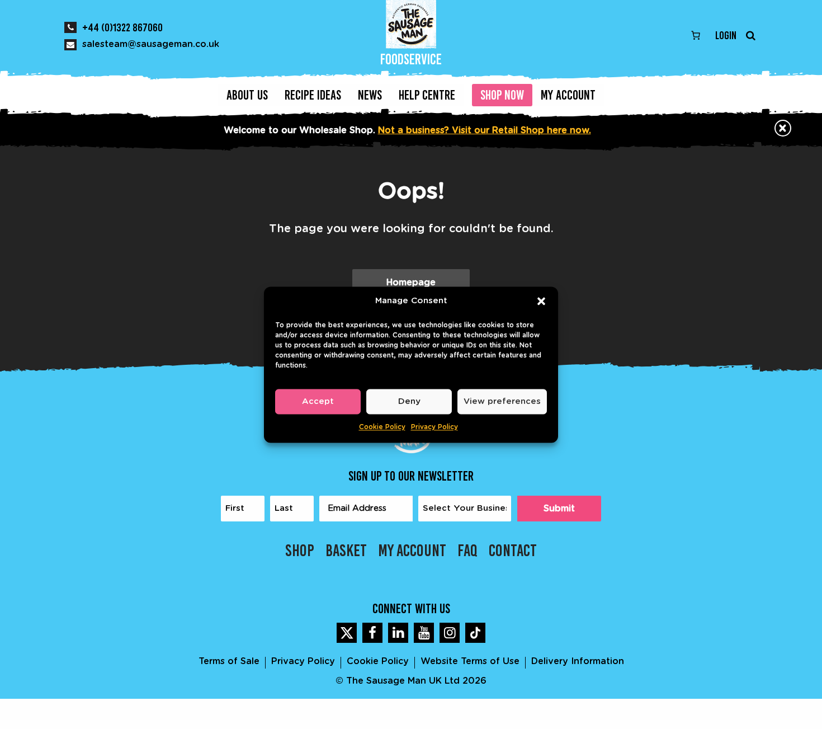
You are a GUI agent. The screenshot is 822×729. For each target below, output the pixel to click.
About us (247, 95)
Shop (299, 550)
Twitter (347, 633)
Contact (513, 550)
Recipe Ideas (313, 95)
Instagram (450, 633)
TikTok (475, 633)
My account (568, 95)
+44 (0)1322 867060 (122, 27)
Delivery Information (577, 661)
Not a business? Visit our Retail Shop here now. (484, 130)
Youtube (424, 633)
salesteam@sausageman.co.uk (150, 44)
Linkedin (398, 633)
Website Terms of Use (470, 661)
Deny (409, 401)
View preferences (502, 401)
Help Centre (427, 95)
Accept (318, 401)
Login (725, 35)
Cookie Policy (382, 427)
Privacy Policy (434, 427)
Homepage (411, 282)
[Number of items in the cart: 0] (695, 35)
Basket (346, 550)
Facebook (372, 633)
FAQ (467, 550)
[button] (541, 301)
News (370, 95)
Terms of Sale (229, 661)
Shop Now (502, 95)
